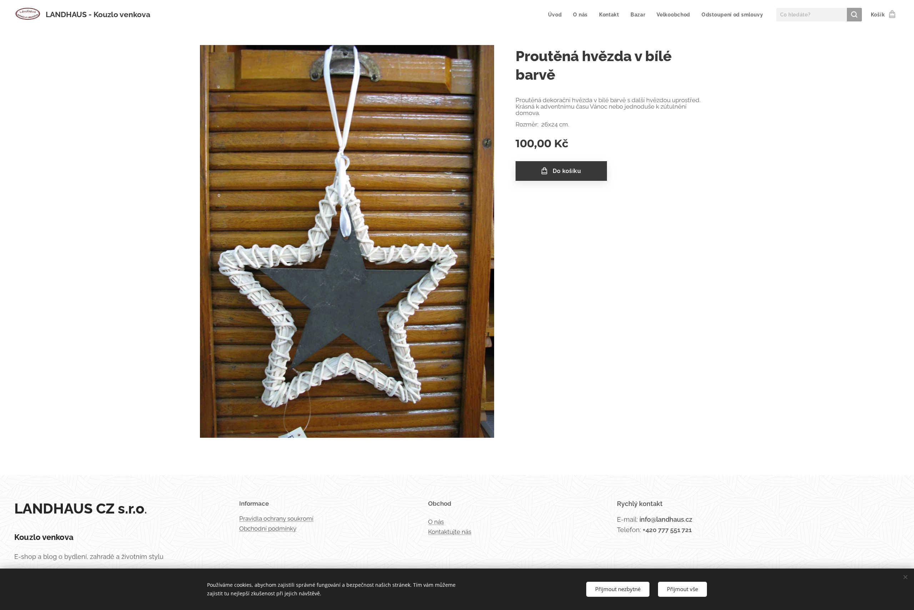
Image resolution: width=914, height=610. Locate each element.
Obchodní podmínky (267, 528)
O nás (436, 521)
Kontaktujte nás (449, 531)
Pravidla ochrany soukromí (276, 518)
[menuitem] (557, 15)
